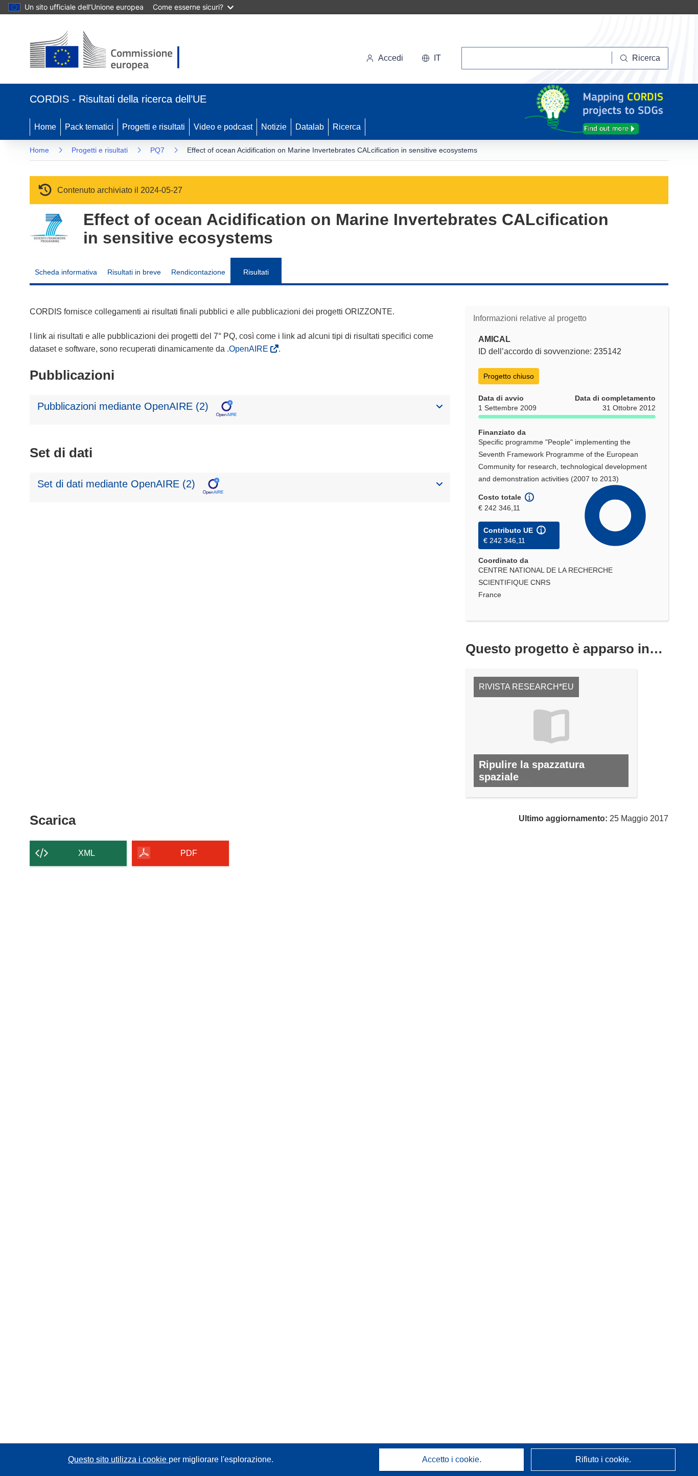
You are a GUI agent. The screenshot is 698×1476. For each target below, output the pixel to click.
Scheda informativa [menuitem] (66, 272)
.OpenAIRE (248, 349)
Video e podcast (223, 126)
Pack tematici (89, 126)
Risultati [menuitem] (256, 272)
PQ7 (157, 150)
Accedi (390, 58)
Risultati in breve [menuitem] (134, 272)
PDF (188, 853)
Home (45, 126)
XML (86, 853)
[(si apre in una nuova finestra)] (111, 51)
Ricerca (347, 126)
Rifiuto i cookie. (603, 1459)
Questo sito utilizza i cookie (118, 1459)
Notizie (274, 126)
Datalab (309, 126)
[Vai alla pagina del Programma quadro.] (49, 228)
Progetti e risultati (153, 126)
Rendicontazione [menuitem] (198, 272)
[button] (431, 58)
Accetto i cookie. (451, 1459)
